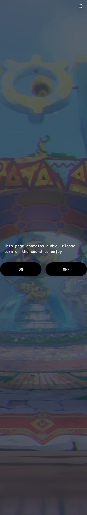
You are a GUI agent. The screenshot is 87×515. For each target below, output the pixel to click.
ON (21, 269)
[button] (81, 6)
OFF (66, 269)
